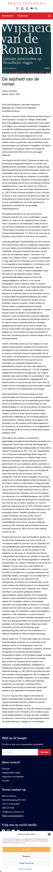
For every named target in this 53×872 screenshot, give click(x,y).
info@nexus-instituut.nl (13, 812)
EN (36, 8)
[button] (49, 834)
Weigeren (26, 856)
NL (32, 8)
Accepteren (26, 849)
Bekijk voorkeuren (26, 863)
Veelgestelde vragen (11, 773)
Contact (5, 781)
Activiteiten (7, 16)
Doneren (6, 769)
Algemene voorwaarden (25, 869)
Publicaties (22, 16)
